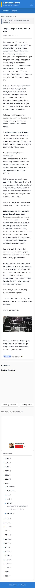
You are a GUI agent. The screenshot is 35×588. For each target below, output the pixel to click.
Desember (10, 487)
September (10, 491)
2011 (6, 547)
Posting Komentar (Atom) (15, 411)
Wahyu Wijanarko (11, 2)
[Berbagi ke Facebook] (16, 357)
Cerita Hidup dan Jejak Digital (15, 509)
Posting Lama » (27, 405)
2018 (6, 518)
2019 (7, 483)
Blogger (23, 585)
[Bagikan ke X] (13, 357)
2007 (7, 563)
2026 (7, 458)
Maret (9, 503)
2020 (7, 479)
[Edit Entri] (22, 356)
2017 (6, 522)
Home (4, 20)
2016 (6, 526)
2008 (7, 559)
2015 (6, 531)
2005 (7, 572)
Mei (8, 495)
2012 (6, 543)
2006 (7, 568)
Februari (9, 513)
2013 (6, 539)
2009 (7, 555)
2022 (7, 475)
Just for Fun (11, 20)
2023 (7, 471)
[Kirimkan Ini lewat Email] (18, 357)
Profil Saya (6, 11)
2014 (6, 535)
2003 (7, 576)
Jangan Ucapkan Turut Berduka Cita (17, 506)
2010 (6, 551)
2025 (7, 463)
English (14, 11)
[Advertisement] (18, 430)
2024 (7, 467)
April (8, 499)
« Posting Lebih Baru (9, 405)
